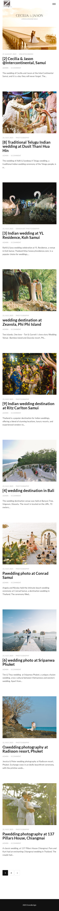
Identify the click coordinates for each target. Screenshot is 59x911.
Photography (22, 138)
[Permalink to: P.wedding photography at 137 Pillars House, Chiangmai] (29, 804)
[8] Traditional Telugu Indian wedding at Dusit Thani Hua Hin (27, 146)
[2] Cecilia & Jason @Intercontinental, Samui (24, 60)
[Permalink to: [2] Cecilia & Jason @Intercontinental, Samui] (29, 29)
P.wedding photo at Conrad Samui (25, 575)
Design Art (21, 229)
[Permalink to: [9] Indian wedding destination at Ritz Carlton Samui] (29, 374)
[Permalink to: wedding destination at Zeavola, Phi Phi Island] (29, 290)
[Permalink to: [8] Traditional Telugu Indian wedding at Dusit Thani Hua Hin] (29, 112)
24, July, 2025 (8, 138)
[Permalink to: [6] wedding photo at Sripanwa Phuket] (29, 630)
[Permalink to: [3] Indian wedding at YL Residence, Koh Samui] (29, 203)
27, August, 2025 (9, 54)
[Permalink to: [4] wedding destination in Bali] (29, 461)
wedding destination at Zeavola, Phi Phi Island (22, 322)
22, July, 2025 (8, 742)
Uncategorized (26, 54)
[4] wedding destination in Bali (28, 490)
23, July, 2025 (8, 229)
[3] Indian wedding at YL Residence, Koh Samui (23, 235)
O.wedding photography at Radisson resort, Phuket (25, 749)
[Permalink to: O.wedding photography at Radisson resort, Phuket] (29, 717)
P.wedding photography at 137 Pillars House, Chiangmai (28, 836)
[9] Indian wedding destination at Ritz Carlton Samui (28, 405)
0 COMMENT (16, 68)
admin (5, 68)
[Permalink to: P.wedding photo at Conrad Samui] (29, 543)
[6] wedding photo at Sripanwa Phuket (29, 662)
